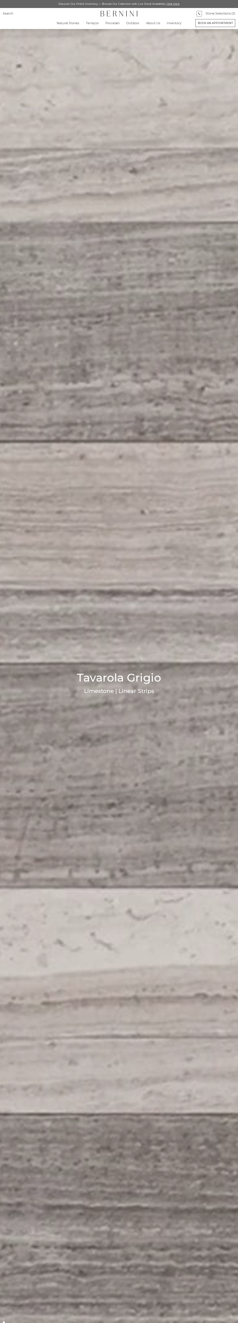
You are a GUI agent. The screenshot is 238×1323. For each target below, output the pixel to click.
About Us (153, 23)
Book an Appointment (215, 23)
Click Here (173, 4)
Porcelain (112, 23)
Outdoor (132, 23)
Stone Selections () (220, 13)
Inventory (174, 23)
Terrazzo (92, 23)
